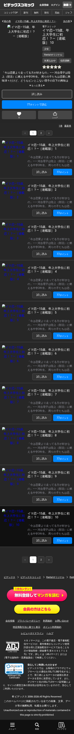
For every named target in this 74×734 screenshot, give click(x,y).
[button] (14, 668)
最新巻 (67, 126)
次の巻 (66, 21)
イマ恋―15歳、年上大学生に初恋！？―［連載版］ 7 (49, 392)
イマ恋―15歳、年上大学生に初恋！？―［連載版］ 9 (49, 474)
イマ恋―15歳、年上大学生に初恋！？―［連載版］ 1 (49, 146)
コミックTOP (11, 12)
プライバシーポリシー (28, 621)
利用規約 (47, 621)
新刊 (26, 12)
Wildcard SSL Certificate (14, 676)
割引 (46, 12)
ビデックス (9, 577)
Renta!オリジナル (55, 577)
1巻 (60, 126)
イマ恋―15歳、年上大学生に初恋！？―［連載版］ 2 (49, 187)
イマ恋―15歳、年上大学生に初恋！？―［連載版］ (37, 21)
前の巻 (7, 21)
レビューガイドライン (32, 633)
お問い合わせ (62, 621)
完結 (57, 12)
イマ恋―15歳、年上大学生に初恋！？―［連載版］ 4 (49, 269)
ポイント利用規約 (52, 627)
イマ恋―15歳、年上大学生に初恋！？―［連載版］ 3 (49, 228)
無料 (36, 12)
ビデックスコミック (30, 577)
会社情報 (10, 621)
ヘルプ (49, 633)
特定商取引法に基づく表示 (26, 627)
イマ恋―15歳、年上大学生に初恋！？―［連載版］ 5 (49, 310)
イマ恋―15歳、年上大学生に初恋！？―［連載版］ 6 (49, 351)
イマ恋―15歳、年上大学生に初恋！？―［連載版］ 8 (49, 433)
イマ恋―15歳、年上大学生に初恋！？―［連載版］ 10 (49, 515)
